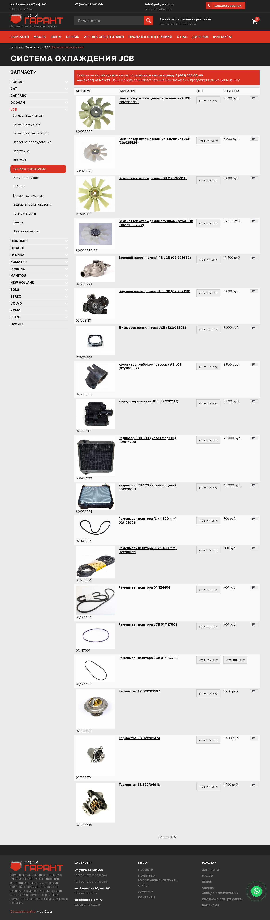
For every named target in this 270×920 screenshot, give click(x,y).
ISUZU (15, 317)
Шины (56, 37)
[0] (256, 23)
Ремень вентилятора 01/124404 (144, 587)
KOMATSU (18, 262)
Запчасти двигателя (27, 115)
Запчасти (19, 37)
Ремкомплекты (24, 213)
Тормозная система (27, 195)
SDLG (14, 289)
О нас (182, 37)
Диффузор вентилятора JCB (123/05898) (152, 327)
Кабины (18, 187)
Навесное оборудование (31, 142)
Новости (145, 870)
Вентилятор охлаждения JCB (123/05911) (153, 178)
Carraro (18, 96)
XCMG (15, 310)
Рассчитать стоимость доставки (185, 19)
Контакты (222, 37)
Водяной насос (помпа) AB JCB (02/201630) (155, 258)
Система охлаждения (28, 169)
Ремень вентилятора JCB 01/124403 (148, 658)
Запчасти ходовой (26, 124)
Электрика (20, 151)
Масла (40, 37)
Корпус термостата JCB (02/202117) (148, 401)
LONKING (17, 269)
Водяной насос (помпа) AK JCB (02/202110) (154, 291)
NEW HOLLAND (22, 283)
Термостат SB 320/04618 (139, 785)
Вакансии (210, 905)
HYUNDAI (17, 255)
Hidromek (19, 241)
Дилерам (200, 37)
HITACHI (17, 248)
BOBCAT (17, 82)
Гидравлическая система (31, 204)
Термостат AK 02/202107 (139, 691)
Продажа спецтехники (150, 37)
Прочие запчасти (25, 231)
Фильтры (19, 160)
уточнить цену (208, 100)
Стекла (17, 222)
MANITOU (18, 276)
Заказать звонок (227, 5)
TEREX (15, 296)
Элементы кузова (26, 178)
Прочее (17, 324)
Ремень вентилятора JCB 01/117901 (148, 624)
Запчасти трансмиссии (30, 133)
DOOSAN (17, 102)
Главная (16, 47)
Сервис (72, 37)
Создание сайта (22, 911)
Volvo (16, 303)
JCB (45, 47)
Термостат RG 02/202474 (139, 738)
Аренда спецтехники (104, 37)
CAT (13, 89)
